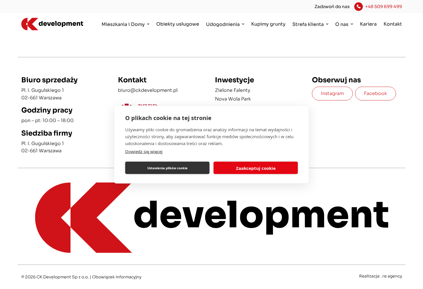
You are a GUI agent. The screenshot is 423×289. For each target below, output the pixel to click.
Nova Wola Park (233, 99)
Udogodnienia (223, 24)
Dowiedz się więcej (144, 151)
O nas (341, 24)
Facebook (375, 93)
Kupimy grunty (268, 24)
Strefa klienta (308, 24)
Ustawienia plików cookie (167, 168)
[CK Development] (49, 24)
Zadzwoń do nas (332, 6)
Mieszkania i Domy (123, 24)
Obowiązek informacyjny (116, 277)
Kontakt (393, 24)
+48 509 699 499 (383, 6)
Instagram (332, 93)
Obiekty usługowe (177, 24)
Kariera (368, 24)
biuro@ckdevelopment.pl (148, 90)
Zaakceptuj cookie (256, 168)
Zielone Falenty (232, 90)
